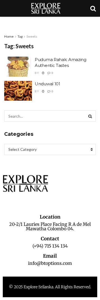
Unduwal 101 (47, 83)
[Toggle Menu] (7, 22)
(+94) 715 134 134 (50, 246)
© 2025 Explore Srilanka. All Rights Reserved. (50, 286)
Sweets (31, 36)
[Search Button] (90, 116)
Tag (20, 36)
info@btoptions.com (50, 263)
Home (9, 36)
